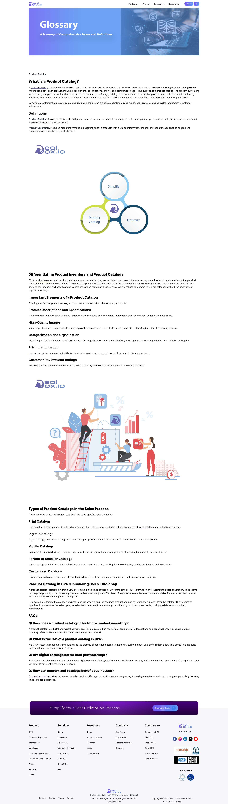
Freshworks (63, 753)
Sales (60, 732)
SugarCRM (63, 764)
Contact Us (121, 737)
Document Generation (38, 753)
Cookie (70, 798)
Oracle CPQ (150, 742)
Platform (132, 4)
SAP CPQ (149, 737)
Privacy (60, 798)
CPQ (30, 732)
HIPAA (31, 775)
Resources (173, 4)
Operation (62, 737)
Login (196, 3)
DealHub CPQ (151, 758)
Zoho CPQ (149, 748)
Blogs (89, 732)
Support (119, 748)
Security (32, 769)
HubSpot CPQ (151, 753)
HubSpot (62, 758)
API (59, 769)
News (89, 748)
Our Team (120, 732)
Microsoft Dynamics (67, 748)
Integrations (34, 742)
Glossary (91, 742)
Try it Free (189, 3)
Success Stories (94, 737)
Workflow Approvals (37, 737)
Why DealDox (93, 753)
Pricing (146, 4)
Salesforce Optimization (39, 758)
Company (158, 4)
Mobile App (33, 748)
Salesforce (63, 742)
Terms (52, 798)
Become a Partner (124, 742)
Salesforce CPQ (152, 732)
